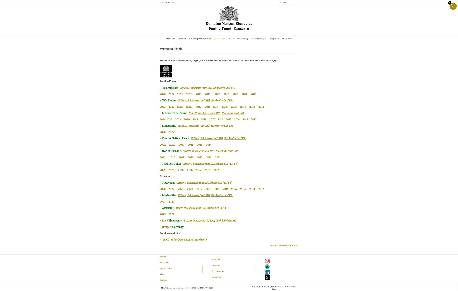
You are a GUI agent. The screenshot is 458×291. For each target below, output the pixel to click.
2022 (171, 94)
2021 (180, 94)
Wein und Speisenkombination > (283, 245)
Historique (164, 262)
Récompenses (218, 271)
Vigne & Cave (166, 268)
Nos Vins (216, 265)
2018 (207, 94)
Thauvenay (177, 226)
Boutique (216, 259)
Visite (162, 274)
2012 (261, 106)
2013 (253, 94)
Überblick (182, 39)
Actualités (216, 277)
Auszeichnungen (258, 39)
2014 (244, 94)
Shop (231, 39)
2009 (217, 170)
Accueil (163, 257)
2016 (226, 94)
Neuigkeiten (274, 39)
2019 (198, 94)
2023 (163, 94)
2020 (189, 94)
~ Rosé (164, 220)
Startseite (170, 39)
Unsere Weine (220, 39)
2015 (235, 94)
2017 (217, 94)
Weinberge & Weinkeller (200, 39)
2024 (163, 119)
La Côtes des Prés (173, 239)
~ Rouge (165, 226)
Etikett (189, 239)
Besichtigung (242, 39)
